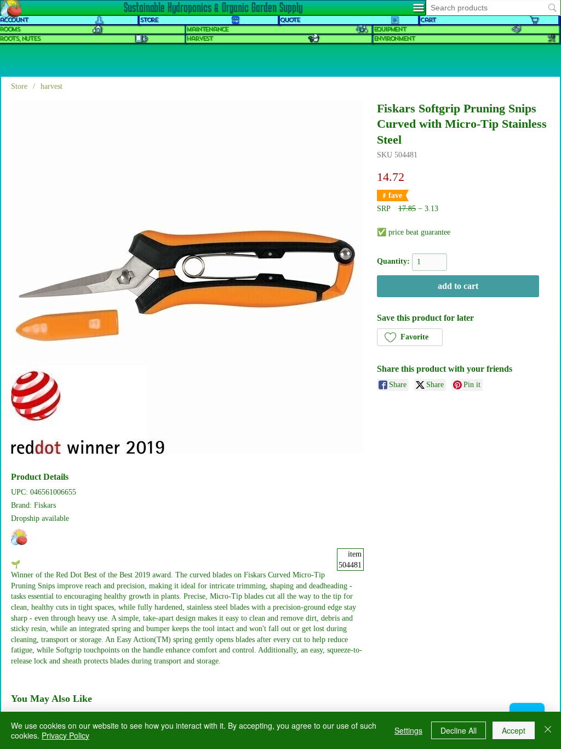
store (149, 20)
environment (394, 39)
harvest (199, 39)
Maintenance (207, 29)
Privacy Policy (65, 735)
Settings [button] (408, 730)
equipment (390, 29)
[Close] (547, 730)
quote (290, 20)
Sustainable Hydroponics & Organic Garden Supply (213, 7)
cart (428, 20)
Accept (513, 730)
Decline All (458, 730)
